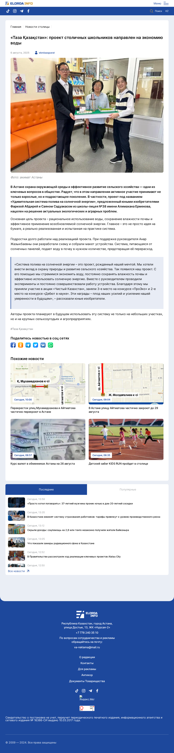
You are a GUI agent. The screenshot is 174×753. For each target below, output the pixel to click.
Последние (46, 489)
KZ (167, 11)
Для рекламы (87, 669)
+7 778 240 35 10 (87, 632)
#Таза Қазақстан (22, 329)
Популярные (128, 489)
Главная (16, 26)
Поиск (158, 11)
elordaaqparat (47, 52)
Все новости (16, 571)
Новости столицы (37, 26)
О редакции (87, 657)
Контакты (87, 663)
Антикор (87, 675)
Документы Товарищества (87, 681)
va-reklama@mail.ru (87, 647)
